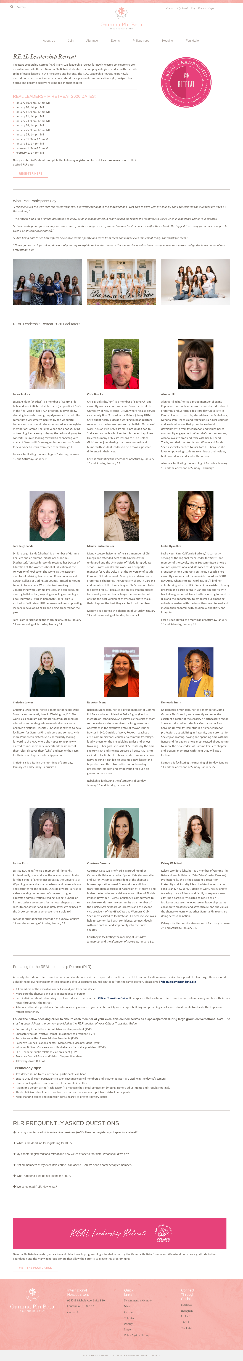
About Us (49, 40)
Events (115, 40)
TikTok (185, 1322)
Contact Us (73, 1312)
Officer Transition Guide (113, 998)
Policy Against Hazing (136, 1335)
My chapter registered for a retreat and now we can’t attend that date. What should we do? (72, 1153)
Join (70, 40)
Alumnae (92, 40)
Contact (170, 8)
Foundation (193, 40)
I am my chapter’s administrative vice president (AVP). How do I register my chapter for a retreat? (77, 1132)
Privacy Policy (150, 1355)
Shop (192, 8)
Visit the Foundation (35, 1267)
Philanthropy (141, 40)
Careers (128, 1312)
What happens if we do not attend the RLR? (43, 1175)
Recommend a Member (138, 1300)
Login (211, 8)
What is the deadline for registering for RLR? (44, 1143)
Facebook (186, 1304)
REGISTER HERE (31, 173)
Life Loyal (182, 8)
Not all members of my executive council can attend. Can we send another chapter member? (74, 1165)
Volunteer (130, 1318)
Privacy (128, 1323)
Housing (167, 40)
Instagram (187, 1310)
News (127, 1306)
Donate (202, 8)
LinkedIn (186, 1316)
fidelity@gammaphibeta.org (178, 982)
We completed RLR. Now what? (36, 1186)
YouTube (186, 1328)
